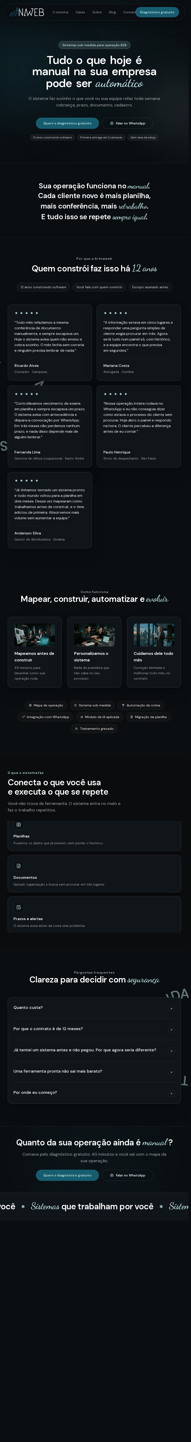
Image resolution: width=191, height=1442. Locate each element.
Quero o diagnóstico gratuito (67, 123)
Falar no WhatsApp (130, 123)
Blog (112, 12)
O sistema (60, 12)
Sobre (97, 12)
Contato (129, 12)
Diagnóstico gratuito (157, 12)
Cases (80, 12)
